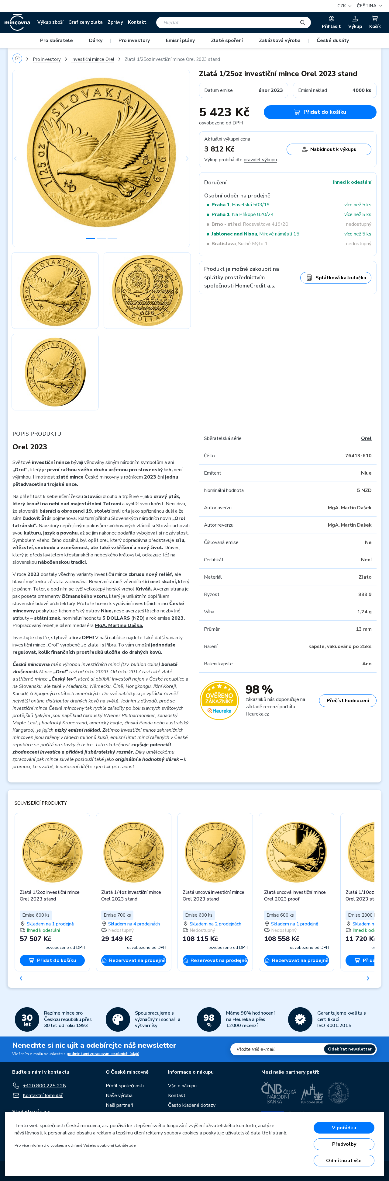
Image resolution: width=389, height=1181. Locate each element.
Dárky (95, 40)
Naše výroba (119, 1095)
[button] (368, 6)
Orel (366, 438)
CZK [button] (342, 6)
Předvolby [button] (344, 1144)
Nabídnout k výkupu (333, 149)
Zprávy (115, 22)
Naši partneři (119, 1105)
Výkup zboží (50, 22)
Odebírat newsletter (350, 1049)
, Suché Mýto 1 (240, 243)
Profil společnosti (125, 1085)
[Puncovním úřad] (312, 1092)
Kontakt (137, 22)
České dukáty (333, 40)
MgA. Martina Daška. (119, 625)
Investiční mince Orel (92, 59)
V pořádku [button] (344, 1127)
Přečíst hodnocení (348, 700)
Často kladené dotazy (191, 1105)
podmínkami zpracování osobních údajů (103, 1054)
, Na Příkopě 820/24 (243, 214)
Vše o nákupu (182, 1085)
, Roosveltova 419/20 (250, 224)
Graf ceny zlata (85, 22)
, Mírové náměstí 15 (255, 234)
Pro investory (134, 40)
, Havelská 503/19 (241, 204)
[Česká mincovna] (17, 22)
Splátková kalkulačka (340, 277)
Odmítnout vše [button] (344, 1160)
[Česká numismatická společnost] (339, 1092)
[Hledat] (302, 22)
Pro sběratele (56, 40)
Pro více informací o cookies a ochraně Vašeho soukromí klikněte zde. (75, 1145)
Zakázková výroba (280, 40)
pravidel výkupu (260, 159)
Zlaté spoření (227, 40)
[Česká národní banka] (278, 1092)
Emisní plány (180, 40)
